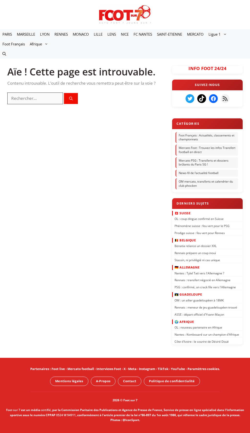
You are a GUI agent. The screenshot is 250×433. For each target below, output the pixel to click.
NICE (125, 34)
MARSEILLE (26, 34)
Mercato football (80, 369)
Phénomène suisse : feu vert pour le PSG (202, 226)
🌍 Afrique (184, 321)
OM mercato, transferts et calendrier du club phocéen (206, 183)
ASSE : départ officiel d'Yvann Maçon (199, 314)
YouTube (178, 369)
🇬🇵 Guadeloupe (188, 294)
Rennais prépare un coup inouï (195, 253)
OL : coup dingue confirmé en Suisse (199, 219)
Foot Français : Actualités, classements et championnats (206, 137)
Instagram (147, 369)
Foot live (58, 369)
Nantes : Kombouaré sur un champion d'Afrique (207, 334)
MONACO (81, 34)
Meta (132, 369)
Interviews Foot (108, 369)
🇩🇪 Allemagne (187, 267)
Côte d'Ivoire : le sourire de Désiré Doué (202, 341)
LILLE (98, 34)
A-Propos (103, 381)
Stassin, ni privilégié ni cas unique (197, 260)
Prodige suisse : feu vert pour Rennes (200, 233)
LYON (45, 34)
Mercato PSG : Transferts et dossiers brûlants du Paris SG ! (204, 162)
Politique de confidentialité (172, 381)
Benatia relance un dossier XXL (196, 246)
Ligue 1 (214, 34)
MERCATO (195, 34)
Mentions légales (69, 381)
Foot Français (13, 43)
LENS (111, 34)
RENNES (61, 34)
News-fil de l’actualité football (199, 173)
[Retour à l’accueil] (125, 14)
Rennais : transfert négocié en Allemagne (202, 280)
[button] (4, 54)
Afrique (36, 43)
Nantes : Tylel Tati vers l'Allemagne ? (199, 273)
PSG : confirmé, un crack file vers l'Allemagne (205, 287)
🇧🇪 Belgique (185, 240)
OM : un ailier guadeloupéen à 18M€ (199, 300)
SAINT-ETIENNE (169, 34)
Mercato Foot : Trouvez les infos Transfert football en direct (207, 150)
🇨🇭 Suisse (182, 213)
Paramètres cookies (203, 369)
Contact (129, 381)
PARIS (7, 34)
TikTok (163, 369)
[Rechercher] (71, 98)
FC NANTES (143, 34)
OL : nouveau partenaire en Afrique (198, 327)
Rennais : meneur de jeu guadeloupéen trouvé (206, 307)
